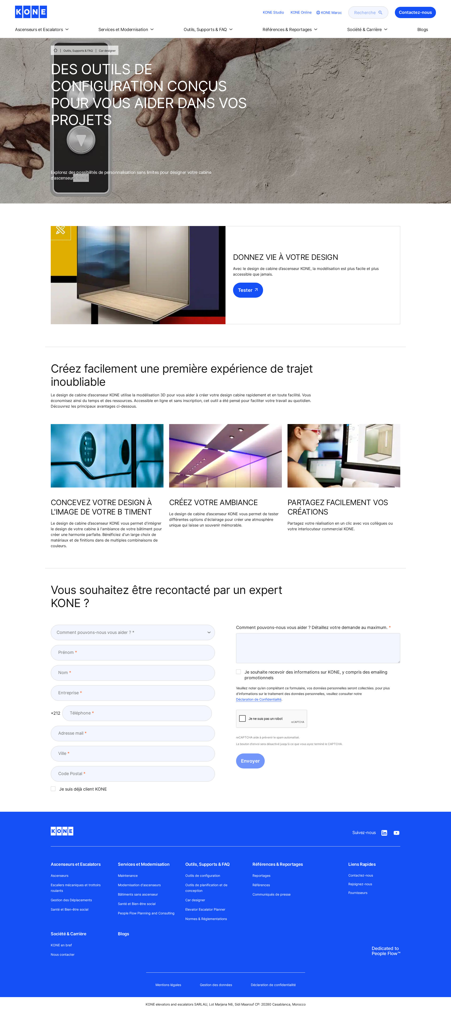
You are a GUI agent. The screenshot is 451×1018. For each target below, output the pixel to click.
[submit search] (380, 12)
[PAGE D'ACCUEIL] (55, 50)
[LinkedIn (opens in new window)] (384, 832)
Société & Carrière (68, 933)
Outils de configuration (202, 876)
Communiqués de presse (272, 894)
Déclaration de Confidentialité (258, 699)
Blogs (123, 933)
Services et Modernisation (143, 864)
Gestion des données (216, 985)
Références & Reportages (278, 864)
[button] (42, 29)
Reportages (261, 876)
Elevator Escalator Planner (205, 909)
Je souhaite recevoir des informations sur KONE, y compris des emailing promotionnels (316, 675)
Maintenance (128, 876)
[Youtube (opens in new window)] (396, 832)
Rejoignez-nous (360, 884)
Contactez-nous (360, 875)
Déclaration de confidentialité (273, 985)
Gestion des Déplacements (71, 900)
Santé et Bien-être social (69, 909)
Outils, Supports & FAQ (78, 50)
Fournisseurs (357, 893)
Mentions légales (168, 985)
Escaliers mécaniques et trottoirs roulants (76, 888)
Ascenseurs (59, 876)
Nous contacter (62, 954)
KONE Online (301, 12)
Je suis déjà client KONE (83, 789)
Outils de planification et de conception (206, 888)
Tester (245, 290)
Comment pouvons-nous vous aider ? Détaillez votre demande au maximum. (312, 627)
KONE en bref (61, 945)
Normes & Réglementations (206, 919)
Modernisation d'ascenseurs (139, 885)
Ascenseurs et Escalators (76, 864)
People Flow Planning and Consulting (146, 913)
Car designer (195, 900)
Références (261, 885)
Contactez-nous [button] (415, 12)
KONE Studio (273, 12)
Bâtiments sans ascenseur (138, 894)
